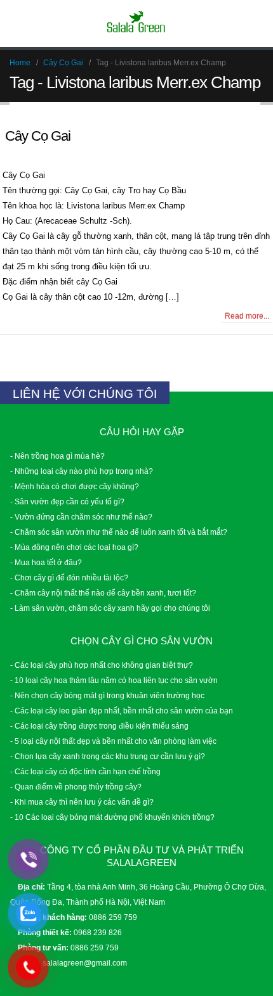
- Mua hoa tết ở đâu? (46, 562)
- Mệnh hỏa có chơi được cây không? (74, 486)
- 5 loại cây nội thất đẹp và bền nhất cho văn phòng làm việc (113, 741)
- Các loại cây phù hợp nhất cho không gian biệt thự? (101, 665)
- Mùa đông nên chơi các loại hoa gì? (74, 547)
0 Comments (33, 315)
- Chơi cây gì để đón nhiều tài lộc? (69, 577)
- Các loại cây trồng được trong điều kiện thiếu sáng (99, 726)
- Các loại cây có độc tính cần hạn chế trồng (85, 771)
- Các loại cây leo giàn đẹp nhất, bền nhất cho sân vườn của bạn (121, 710)
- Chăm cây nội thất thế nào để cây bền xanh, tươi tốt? (103, 593)
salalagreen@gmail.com (85, 963)
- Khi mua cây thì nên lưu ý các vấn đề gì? (82, 802)
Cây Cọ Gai (37, 136)
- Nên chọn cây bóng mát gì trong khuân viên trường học (107, 695)
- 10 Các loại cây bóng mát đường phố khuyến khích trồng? (112, 817)
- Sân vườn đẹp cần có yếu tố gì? (67, 501)
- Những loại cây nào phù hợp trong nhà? (81, 471)
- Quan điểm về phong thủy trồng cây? (76, 786)
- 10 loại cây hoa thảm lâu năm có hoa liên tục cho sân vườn (114, 680)
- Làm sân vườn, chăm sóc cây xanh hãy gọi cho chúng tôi (110, 608)
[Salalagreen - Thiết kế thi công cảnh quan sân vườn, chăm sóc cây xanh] (136, 22)
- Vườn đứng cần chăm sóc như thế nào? (81, 517)
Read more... (247, 316)
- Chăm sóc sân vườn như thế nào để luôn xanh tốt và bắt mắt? (118, 532)
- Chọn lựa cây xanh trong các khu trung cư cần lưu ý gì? (107, 756)
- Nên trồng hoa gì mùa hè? (57, 456)
